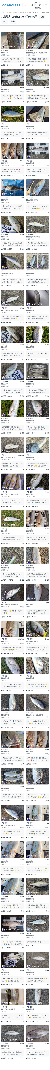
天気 (42, 17)
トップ (3, 12)
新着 (13, 21)
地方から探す (13, 12)
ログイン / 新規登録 (38, 5)
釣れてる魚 (32, 12)
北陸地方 (23, 12)
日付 (5, 21)
